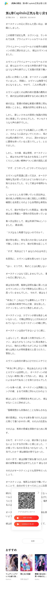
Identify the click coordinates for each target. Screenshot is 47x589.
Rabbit (37, 579)
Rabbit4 (8, 579)
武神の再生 (16, 3)
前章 (33, 541)
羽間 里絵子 (24, 579)
